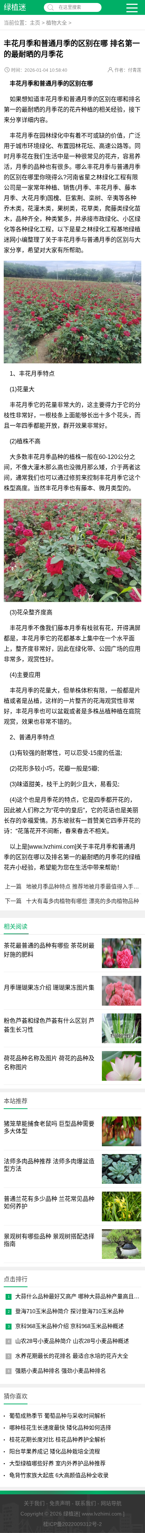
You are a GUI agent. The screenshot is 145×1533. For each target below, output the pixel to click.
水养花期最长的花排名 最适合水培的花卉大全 (71, 1356)
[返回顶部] (130, 1433)
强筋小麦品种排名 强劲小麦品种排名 (60, 1371)
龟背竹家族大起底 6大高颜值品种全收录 (59, 1475)
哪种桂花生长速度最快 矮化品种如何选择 (60, 1427)
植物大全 (56, 23)
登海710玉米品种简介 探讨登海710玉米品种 (69, 1311)
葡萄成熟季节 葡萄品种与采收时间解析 (57, 1416)
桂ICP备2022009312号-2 (72, 1524)
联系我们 (85, 1503)
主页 (35, 23)
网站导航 (111, 1503)
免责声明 (59, 1503)
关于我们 (34, 1503)
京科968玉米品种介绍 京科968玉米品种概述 (69, 1326)
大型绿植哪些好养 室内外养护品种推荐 (57, 1463)
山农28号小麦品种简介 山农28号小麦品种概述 (72, 1341)
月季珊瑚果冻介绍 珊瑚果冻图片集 (49, 987)
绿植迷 (15, 7)
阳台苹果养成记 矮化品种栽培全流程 (54, 1451)
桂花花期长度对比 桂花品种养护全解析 (57, 1439)
